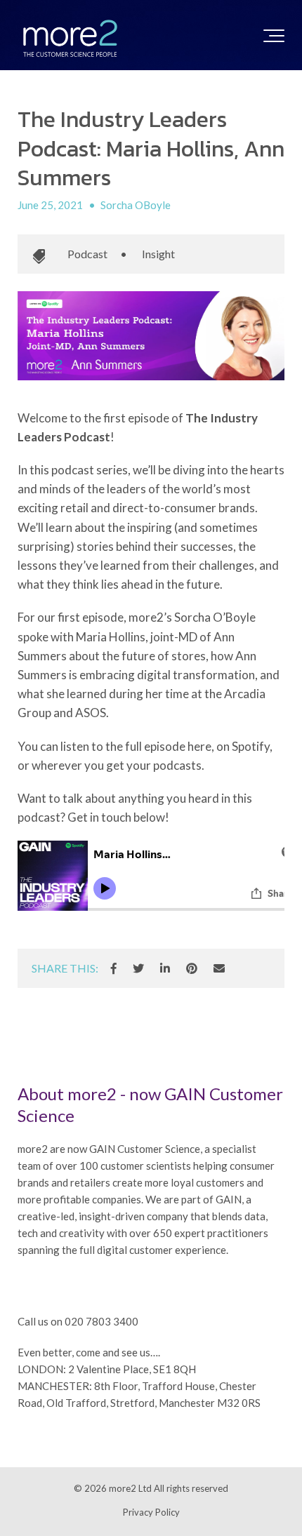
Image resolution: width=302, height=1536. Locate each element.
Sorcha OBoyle (135, 205)
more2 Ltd (130, 1488)
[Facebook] (114, 968)
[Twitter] (138, 968)
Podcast (87, 253)
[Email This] (219, 968)
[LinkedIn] (165, 968)
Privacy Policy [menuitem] (151, 1512)
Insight (158, 253)
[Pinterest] (191, 968)
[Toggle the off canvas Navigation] (273, 38)
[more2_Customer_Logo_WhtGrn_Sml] (70, 39)
